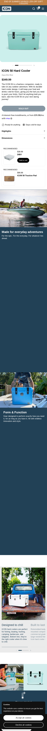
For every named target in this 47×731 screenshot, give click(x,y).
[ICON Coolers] (7, 8)
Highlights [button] (6, 131)
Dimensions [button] (7, 138)
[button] (33, 8)
